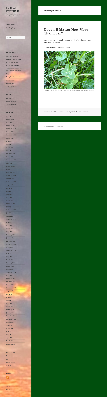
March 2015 (9, 260)
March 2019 (9, 200)
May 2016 (9, 232)
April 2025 (9, 116)
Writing (8, 365)
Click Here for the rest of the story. (57, 48)
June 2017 (9, 222)
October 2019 (10, 179)
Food (7, 359)
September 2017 (11, 219)
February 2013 (10, 310)
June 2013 (9, 297)
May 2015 (9, 257)
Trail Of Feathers (11, 86)
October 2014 (10, 269)
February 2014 (10, 278)
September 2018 (11, 210)
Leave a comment (83, 112)
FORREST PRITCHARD (13, 9)
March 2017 (9, 228)
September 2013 (11, 288)
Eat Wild (8, 98)
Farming (8, 356)
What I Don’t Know (12, 62)
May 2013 (9, 300)
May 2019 (9, 194)
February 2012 (10, 344)
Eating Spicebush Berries (13, 77)
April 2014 (9, 275)
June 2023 (9, 141)
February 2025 (10, 119)
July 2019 (9, 188)
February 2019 (10, 203)
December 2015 (10, 241)
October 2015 (10, 247)
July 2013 (9, 294)
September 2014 (11, 272)
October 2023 (10, 132)
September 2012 (11, 325)
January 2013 (10, 313)
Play (7, 74)
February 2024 (10, 126)
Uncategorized (10, 362)
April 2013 (9, 303)
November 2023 (11, 129)
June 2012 (9, 331)
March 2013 (9, 306)
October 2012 (10, 322)
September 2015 (11, 250)
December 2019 (10, 172)
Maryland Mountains (12, 56)
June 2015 (9, 253)
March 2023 (9, 147)
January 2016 (10, 238)
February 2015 (10, 263)
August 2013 (10, 291)
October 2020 (10, 157)
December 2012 (10, 316)
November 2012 (11, 319)
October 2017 (10, 216)
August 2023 (10, 138)
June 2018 (9, 213)
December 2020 (10, 154)
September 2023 (11, 135)
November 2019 (11, 175)
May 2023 (9, 144)
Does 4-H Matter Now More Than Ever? (66, 31)
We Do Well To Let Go (12, 66)
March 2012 (9, 341)
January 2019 (10, 207)
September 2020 (11, 160)
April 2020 (9, 163)
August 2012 (10, 328)
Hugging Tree (10, 83)
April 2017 (9, 225)
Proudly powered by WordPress (53, 126)
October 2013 (10, 285)
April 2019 (9, 197)
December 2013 (10, 282)
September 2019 (11, 182)
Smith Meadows (11, 104)
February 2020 (10, 166)
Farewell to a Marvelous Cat (14, 59)
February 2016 (10, 235)
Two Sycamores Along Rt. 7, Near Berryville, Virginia (14, 70)
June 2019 (9, 191)
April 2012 (9, 338)
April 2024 (9, 122)
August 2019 (10, 185)
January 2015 (10, 266)
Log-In (8, 390)
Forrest (61, 112)
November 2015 (11, 244)
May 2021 (9, 150)
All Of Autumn (10, 80)
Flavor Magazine (11, 101)
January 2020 (10, 169)
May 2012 (9, 335)
